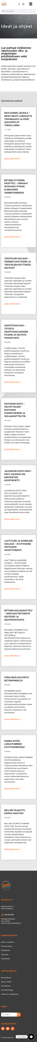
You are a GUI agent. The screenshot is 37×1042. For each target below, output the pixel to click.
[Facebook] (3, 1028)
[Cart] (23, 4)
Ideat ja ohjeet (6, 982)
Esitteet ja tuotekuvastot (9, 994)
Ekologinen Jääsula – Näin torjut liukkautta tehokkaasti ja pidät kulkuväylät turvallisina (18, 119)
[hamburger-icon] (30, 4)
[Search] (19, 1015)
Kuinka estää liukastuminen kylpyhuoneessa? (14, 744)
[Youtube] (8, 1028)
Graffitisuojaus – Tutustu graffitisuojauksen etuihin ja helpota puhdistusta (16, 331)
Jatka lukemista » (12, 158)
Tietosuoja (4, 954)
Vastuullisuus (6, 986)
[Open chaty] (31, 1037)
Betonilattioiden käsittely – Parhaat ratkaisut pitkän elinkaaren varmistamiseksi (16, 186)
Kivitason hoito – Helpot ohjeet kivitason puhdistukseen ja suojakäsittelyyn (14, 410)
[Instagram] (12, 1028)
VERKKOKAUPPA (9, 935)
